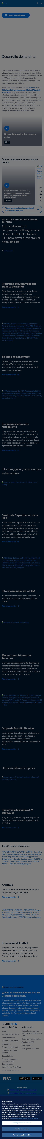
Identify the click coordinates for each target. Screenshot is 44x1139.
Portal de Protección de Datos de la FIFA (24, 1118)
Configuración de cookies (22, 1123)
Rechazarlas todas (22, 1129)
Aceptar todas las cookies (22, 1135)
